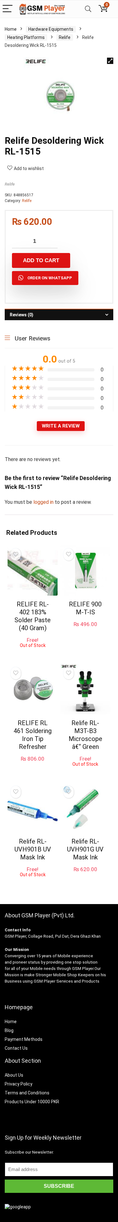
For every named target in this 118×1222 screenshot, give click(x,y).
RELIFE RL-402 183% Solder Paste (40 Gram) (32, 616)
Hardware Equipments (50, 29)
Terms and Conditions (27, 1092)
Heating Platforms (26, 37)
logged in (44, 502)
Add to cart (41, 260)
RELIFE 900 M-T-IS (85, 608)
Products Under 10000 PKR (32, 1101)
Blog (9, 1030)
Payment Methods (23, 1039)
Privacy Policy (18, 1083)
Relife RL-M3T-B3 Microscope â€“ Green (85, 734)
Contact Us (16, 1048)
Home (11, 29)
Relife (64, 37)
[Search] (88, 9)
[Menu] (7, 9)
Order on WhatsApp (49, 277)
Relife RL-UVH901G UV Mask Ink (85, 849)
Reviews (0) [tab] (21, 314)
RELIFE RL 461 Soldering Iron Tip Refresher (33, 734)
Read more (32, 654)
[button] (110, 61)
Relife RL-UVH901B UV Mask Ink (32, 849)
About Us (14, 1075)
